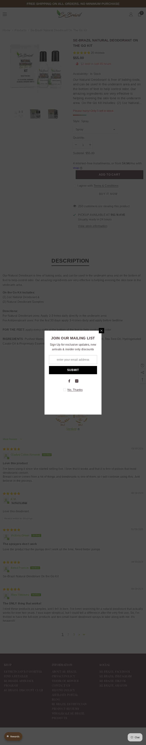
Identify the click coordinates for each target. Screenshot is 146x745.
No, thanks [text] (75, 389)
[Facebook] (69, 381)
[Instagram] (76, 381)
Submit (73, 370)
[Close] (101, 330)
